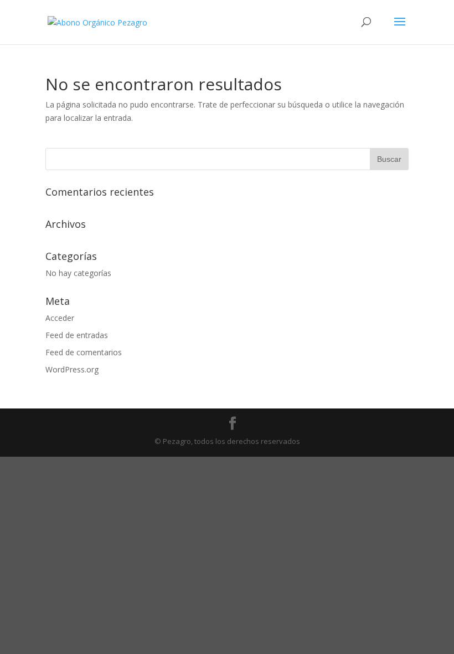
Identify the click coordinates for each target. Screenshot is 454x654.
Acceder (59, 318)
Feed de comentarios (83, 352)
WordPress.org (72, 369)
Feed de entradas (76, 335)
